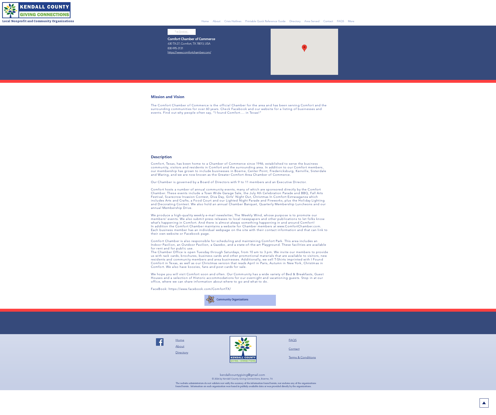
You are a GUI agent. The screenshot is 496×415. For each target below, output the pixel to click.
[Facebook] (160, 342)
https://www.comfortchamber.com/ (189, 52)
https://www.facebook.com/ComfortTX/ (200, 289)
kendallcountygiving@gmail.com (242, 375)
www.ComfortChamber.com (298, 226)
